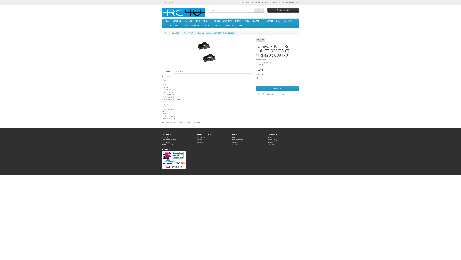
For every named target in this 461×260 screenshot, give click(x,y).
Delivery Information (169, 140)
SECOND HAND (230, 26)
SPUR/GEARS (227, 21)
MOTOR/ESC (177, 21)
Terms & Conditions (169, 144)
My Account (271, 137)
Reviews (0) (179, 71)
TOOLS (247, 21)
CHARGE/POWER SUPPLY (193, 26)
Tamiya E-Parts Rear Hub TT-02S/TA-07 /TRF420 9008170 (217, 33)
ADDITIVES (269, 21)
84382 (198, 122)
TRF (194, 122)
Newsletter (271, 144)
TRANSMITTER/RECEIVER (174, 26)
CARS (167, 21)
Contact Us (201, 137)
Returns (199, 140)
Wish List (270, 142)
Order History (272, 140)
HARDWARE (287, 21)
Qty (257, 78)
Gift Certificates (237, 140)
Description (168, 71)
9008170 (176, 122)
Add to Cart (277, 88)
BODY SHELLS (215, 21)
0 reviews (270, 94)
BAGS (278, 21)
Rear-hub (189, 122)
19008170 (169, 122)
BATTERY (238, 21)
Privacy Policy (166, 142)
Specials (235, 144)
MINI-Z (241, 26)
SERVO (198, 21)
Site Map (200, 142)
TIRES (205, 21)
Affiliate (234, 142)
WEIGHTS (218, 26)
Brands (234, 137)
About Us (165, 137)
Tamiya (263, 60)
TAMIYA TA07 (188, 33)
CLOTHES (208, 26)
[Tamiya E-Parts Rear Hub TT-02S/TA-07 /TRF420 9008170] (207, 52)
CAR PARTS (188, 21)
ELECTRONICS (257, 21)
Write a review (279, 94)
